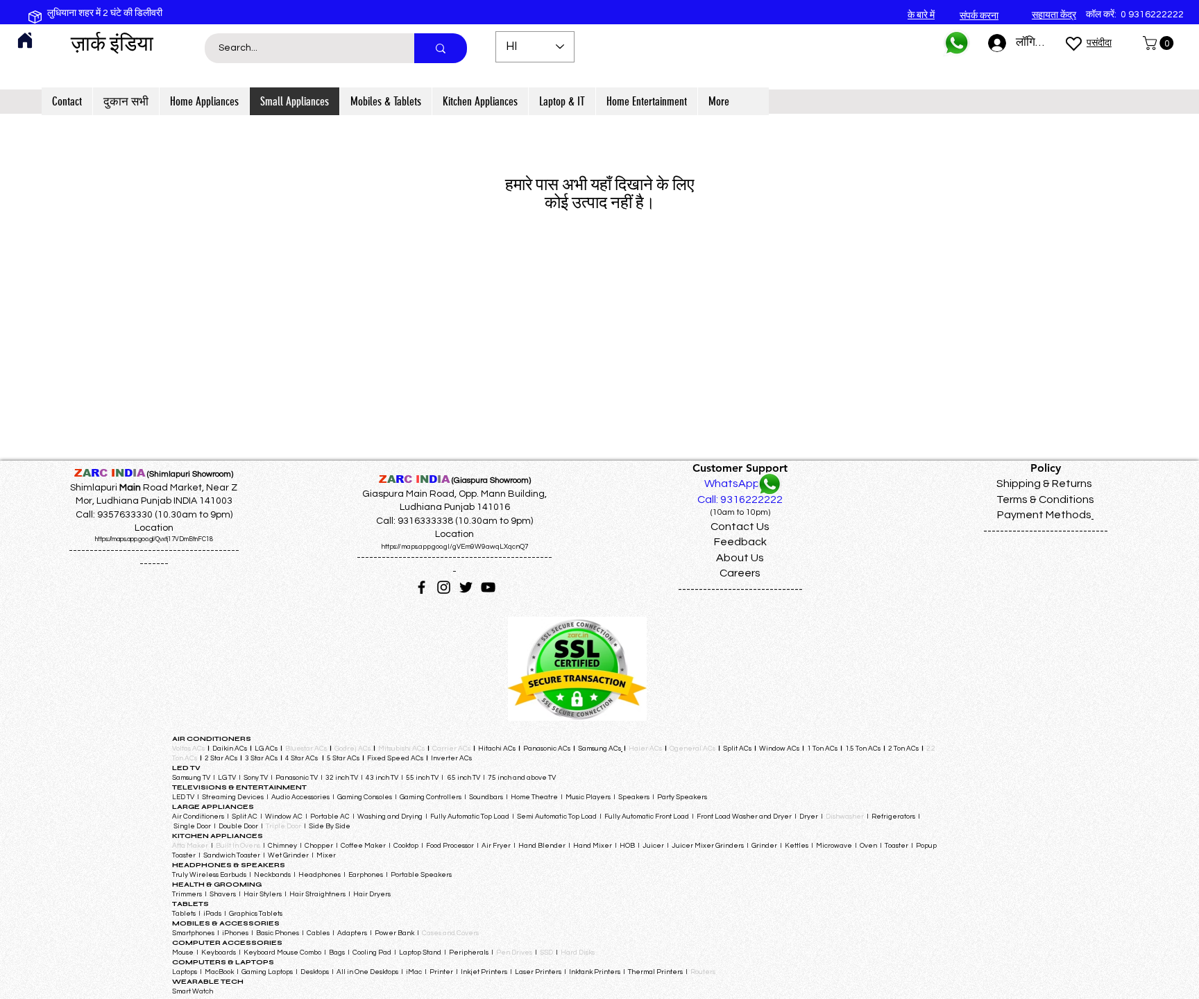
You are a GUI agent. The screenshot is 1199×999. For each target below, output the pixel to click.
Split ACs (737, 748)
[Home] (24, 40)
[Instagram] (443, 587)
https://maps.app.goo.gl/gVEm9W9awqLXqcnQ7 (455, 546)
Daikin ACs (229, 748)
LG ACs (266, 748)
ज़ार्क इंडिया (112, 43)
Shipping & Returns (1044, 483)
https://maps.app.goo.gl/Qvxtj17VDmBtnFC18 (154, 539)
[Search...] (440, 48)
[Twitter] (466, 587)
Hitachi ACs (497, 748)
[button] (1160, 43)
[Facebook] (421, 587)
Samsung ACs (599, 748)
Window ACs (779, 748)
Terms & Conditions (1045, 499)
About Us (740, 557)
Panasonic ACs (546, 748)
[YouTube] (488, 587)
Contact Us (740, 526)
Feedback (740, 541)
